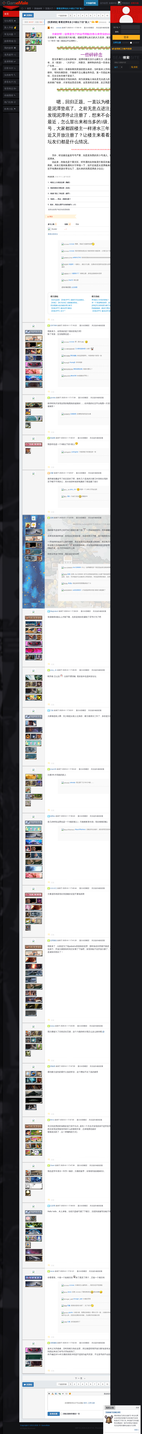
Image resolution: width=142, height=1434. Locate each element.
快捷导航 (92, 3)
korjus (52, 1026)
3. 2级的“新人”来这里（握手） (59, 193)
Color (52, 1393)
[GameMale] (15, 3)
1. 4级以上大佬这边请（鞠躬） (59, 182)
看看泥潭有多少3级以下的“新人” (70, 8)
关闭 (137, 1407)
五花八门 (49, 8)
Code (66, 1393)
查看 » (136, 1430)
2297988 (53, 325)
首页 (6, 13)
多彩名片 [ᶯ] (10, 81)
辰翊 (52, 517)
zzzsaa (58, 27)
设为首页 (104, 3)
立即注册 (117, 42)
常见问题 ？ (10, 34)
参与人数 (52, 224)
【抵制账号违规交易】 (113, 1412)
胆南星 (52, 1066)
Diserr (52, 1165)
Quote (63, 1393)
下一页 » (80, 1378)
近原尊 (52, 1205)
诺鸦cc (52, 816)
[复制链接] (102, 22)
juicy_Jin (53, 670)
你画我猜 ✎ (10, 95)
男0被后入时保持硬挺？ (100, 299)
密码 (116, 31)
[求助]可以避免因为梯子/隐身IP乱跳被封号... (108, 305)
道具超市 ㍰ (9, 54)
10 (107, 15)
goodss (53, 397)
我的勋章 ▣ (10, 47)
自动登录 (136, 42)
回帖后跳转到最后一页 (71, 1414)
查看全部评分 (53, 234)
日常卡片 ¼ (10, 68)
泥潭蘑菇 (53, 940)
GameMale (22, 8)
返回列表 (63, 15)
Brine (52, 1119)
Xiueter (54, 229)
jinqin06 (53, 769)
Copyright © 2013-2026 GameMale (35, 1425)
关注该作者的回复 (102, 27)
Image (56, 1393)
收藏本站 (113, 3)
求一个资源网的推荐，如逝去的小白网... (106, 302)
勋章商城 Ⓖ (10, 41)
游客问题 (135, 3)
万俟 (52, 710)
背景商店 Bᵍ (10, 88)
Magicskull (54, 611)
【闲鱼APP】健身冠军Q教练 (61, 308)
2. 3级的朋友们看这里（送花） (59, 188)
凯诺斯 (52, 438)
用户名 (115, 27)
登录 (126, 37)
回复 (52, 319)
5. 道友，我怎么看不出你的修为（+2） (62, 204)
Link (59, 1393)
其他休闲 (38, 8)
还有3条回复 (69, 287)
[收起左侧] (44, 22)
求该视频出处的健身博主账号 (61, 305)
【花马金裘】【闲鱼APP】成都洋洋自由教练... (67, 299)
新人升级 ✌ (10, 27)
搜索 (135, 67)
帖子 (116, 67)
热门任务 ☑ (10, 102)
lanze (52, 1271)
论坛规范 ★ (10, 20)
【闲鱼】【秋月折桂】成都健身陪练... (64, 302)
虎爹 (52, 473)
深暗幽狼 (53, 1342)
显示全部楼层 (89, 27)
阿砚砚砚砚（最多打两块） (102, 308)
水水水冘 (53, 888)
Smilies (70, 1393)
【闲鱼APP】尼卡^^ (57, 311)
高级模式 (107, 1393)
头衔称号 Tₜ (10, 74)
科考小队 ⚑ (10, 108)
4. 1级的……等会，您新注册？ (59, 199)
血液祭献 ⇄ (10, 61)
